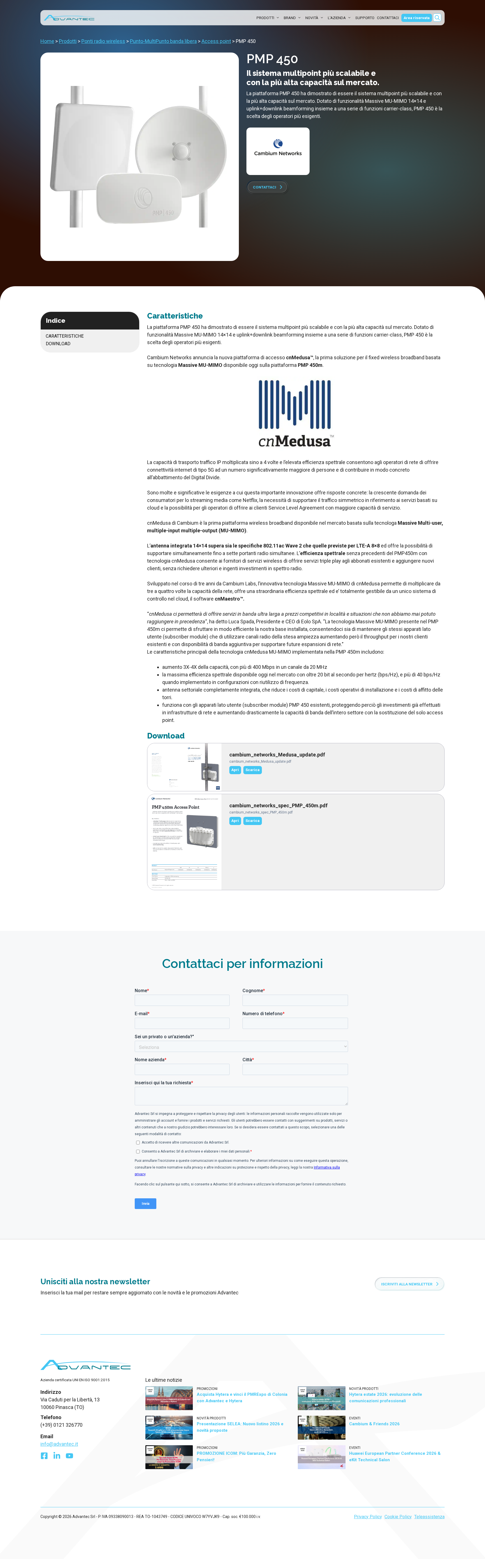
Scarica (253, 769)
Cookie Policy (398, 1516)
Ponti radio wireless (103, 41)
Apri (235, 769)
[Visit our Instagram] (69, 1457)
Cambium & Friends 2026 (374, 1423)
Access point (216, 41)
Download (58, 343)
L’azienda (337, 17)
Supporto (364, 17)
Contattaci (388, 17)
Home (47, 41)
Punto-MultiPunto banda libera (163, 41)
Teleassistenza (429, 1516)
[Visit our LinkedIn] (57, 1457)
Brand (290, 17)
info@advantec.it (59, 1444)
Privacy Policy (368, 1516)
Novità (311, 17)
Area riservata (417, 17)
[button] (437, 18)
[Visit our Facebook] (44, 1457)
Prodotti (265, 17)
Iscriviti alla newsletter (407, 1284)
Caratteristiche (65, 336)
